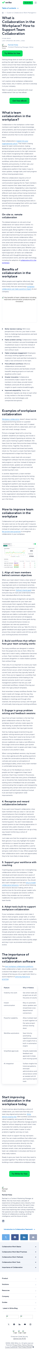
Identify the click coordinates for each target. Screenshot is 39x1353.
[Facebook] (14, 1324)
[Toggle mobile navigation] (36, 2)
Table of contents (9, 8)
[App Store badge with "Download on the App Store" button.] (12, 1317)
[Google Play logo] (26, 1317)
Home (3, 12)
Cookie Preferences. (11, 1347)
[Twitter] (8, 1324)
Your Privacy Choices (25, 1347)
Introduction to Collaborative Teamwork (18, 1229)
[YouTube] (25, 1324)
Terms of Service (27, 1345)
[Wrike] (7, 2)
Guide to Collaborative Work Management (22, 13)
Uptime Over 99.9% (19, 1338)
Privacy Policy (17, 1345)
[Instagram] (30, 1324)
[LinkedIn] (19, 1324)
